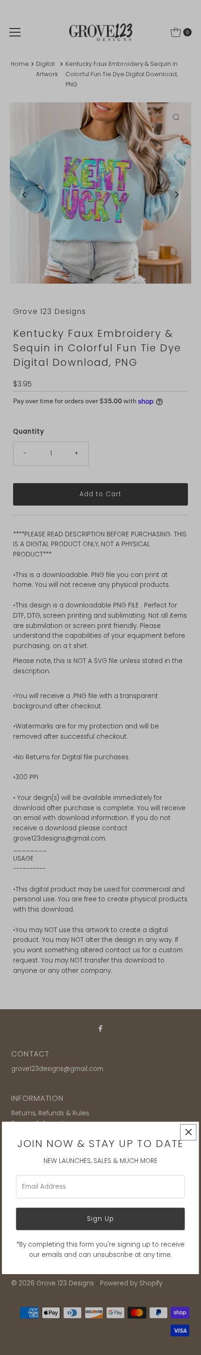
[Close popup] (188, 1132)
